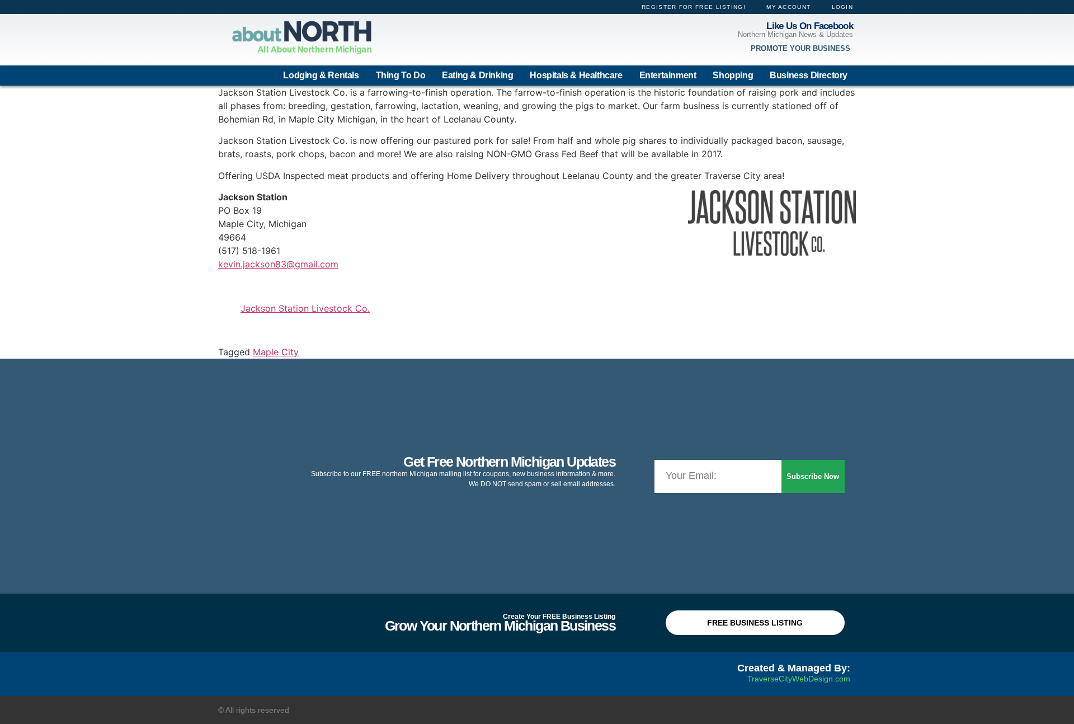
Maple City (276, 352)
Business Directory (808, 75)
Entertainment (667, 75)
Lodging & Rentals (321, 75)
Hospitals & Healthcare (576, 75)
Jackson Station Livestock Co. (305, 308)
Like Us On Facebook (809, 26)
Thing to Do (401, 75)
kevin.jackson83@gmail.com (278, 264)
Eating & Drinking (477, 75)
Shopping (733, 75)
